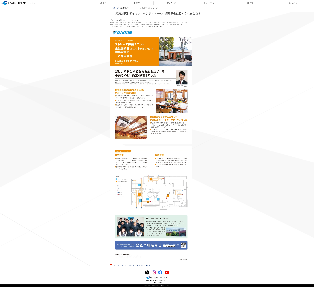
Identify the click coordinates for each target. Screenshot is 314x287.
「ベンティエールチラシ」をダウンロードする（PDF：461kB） (132, 265)
